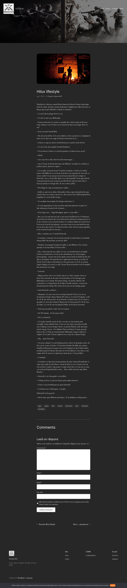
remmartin (85, 406)
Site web (40, 492)
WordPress (21, 578)
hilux (53, 406)
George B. (30, 578)
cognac (46, 406)
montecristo (68, 406)
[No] (125, 585)
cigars (39, 406)
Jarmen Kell (58, 96)
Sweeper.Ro (19, 9)
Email (39, 482)
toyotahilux (41, 409)
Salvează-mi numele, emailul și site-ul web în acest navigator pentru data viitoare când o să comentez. (64, 503)
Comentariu (41, 448)
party (76, 406)
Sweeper (50, 96)
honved (60, 406)
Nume (39, 473)
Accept (113, 585)
